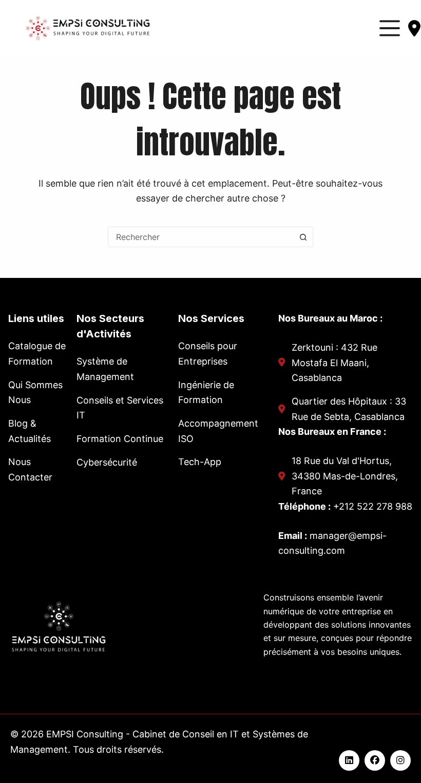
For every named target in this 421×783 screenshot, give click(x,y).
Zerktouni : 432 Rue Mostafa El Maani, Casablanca (334, 362)
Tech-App (199, 461)
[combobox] (200, 237)
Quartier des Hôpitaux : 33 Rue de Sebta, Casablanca (349, 409)
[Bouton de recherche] (303, 237)
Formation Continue (119, 438)
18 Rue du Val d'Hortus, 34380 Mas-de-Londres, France (345, 475)
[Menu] (389, 28)
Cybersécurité (106, 462)
